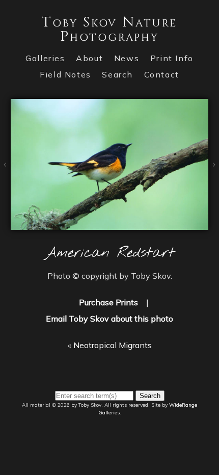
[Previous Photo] (5, 179)
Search (117, 74)
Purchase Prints (108, 302)
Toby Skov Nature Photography (109, 29)
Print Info (172, 58)
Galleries (45, 58)
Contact (161, 74)
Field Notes (65, 74)
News (126, 58)
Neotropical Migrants (112, 345)
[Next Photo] (109, 224)
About (89, 58)
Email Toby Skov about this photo (109, 318)
